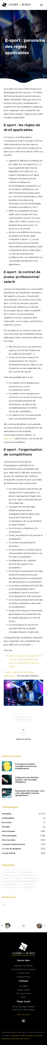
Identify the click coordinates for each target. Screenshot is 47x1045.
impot (7, 878)
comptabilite (10, 872)
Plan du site (24, 1039)
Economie (6, 822)
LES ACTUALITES (24, 717)
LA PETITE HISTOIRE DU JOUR (27, 878)
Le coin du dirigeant (11, 849)
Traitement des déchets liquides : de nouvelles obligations (27, 779)
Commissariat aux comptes (23, 969)
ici (33, 354)
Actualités (6, 814)
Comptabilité (8, 818)
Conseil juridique (23, 977)
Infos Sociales (8, 840)
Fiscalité (6, 827)
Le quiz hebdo (8, 853)
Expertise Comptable (23, 965)
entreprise (26, 872)
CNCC (23, 997)
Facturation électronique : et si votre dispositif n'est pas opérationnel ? (29, 793)
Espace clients (23, 990)
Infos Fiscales (8, 831)
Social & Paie (23, 973)
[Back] (23, 926)
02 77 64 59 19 (23, 1015)
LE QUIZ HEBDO (11, 884)
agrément (9, 438)
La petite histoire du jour (13, 844)
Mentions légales (27, 1035)
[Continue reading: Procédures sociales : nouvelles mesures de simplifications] (7, 766)
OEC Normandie (23, 993)
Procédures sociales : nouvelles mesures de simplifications (26, 766)
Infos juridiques (9, 836)
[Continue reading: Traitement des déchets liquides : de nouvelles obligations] (7, 780)
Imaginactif (15, 1035)
